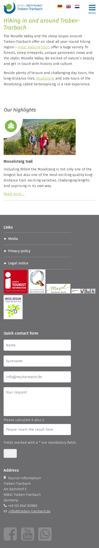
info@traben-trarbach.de (29, 511)
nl (76, 6)
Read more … (14, 194)
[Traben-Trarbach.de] (22, 14)
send (10, 453)
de (59, 6)
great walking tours (34, 47)
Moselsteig (45, 78)
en (68, 6)
